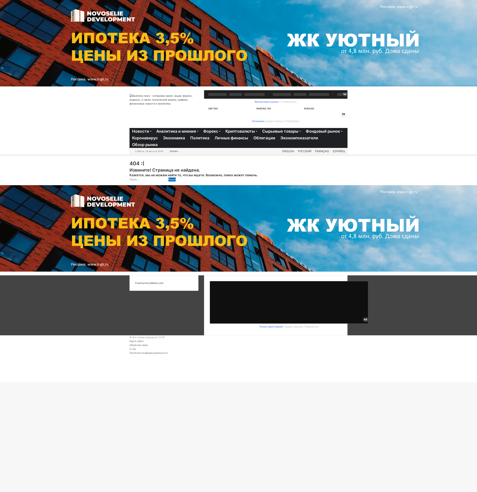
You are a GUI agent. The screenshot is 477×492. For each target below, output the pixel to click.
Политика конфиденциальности (148, 352)
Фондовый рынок (323, 131)
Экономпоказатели (299, 138)
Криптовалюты (240, 131)
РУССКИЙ (304, 151)
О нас (132, 348)
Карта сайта (136, 341)
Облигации (264, 138)
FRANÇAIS (322, 151)
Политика (199, 138)
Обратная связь (138, 345)
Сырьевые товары (280, 131)
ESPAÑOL (339, 151)
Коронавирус (145, 138)
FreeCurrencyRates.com (149, 282)
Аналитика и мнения (176, 131)
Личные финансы (231, 138)
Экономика (174, 138)
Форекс (210, 131)
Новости (140, 131)
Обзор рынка (145, 144)
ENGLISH (288, 151)
